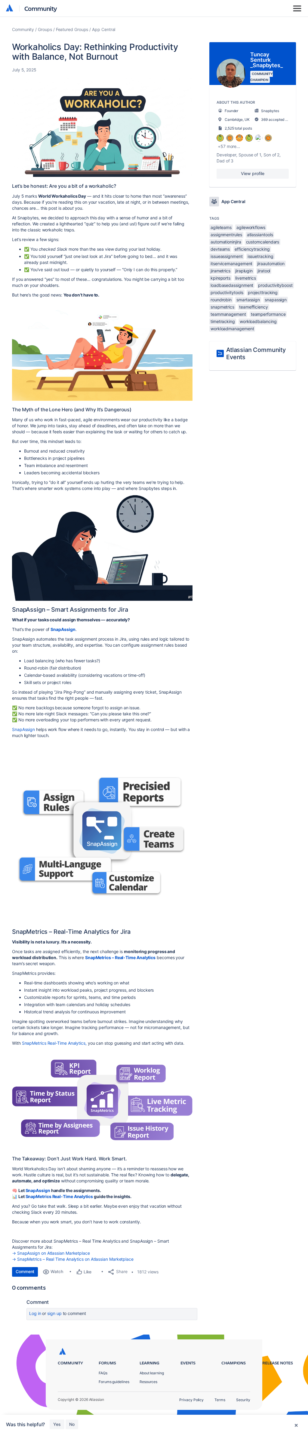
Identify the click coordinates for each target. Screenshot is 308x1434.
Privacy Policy (191, 1400)
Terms (219, 1400)
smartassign (248, 299)
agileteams (221, 227)
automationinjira (226, 241)
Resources (148, 1381)
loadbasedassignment (232, 285)
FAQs (103, 1373)
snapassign (276, 299)
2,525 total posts (238, 128)
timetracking (223, 321)
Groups (45, 29)
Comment (25, 1271)
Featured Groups (72, 29)
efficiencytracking (252, 249)
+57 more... (229, 146)
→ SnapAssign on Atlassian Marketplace (51, 1253)
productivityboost (275, 285)
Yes (57, 1424)
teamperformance (268, 314)
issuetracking (260, 256)
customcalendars (262, 241)
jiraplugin (244, 270)
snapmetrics (222, 306)
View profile (252, 173)
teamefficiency (253, 306)
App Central (103, 29)
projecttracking (263, 292)
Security (243, 1400)
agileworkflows (250, 227)
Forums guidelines (114, 1381)
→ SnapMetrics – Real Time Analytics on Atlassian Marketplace (73, 1259)
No (72, 1424)
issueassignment (227, 256)
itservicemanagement (231, 263)
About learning (152, 1373)
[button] (102, 127)
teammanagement (228, 314)
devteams (220, 249)
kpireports (220, 278)
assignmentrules (226, 234)
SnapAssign (23, 729)
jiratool (263, 270)
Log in (35, 1313)
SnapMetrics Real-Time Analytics (59, 1196)
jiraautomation (271, 263)
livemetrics (245, 278)
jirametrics (220, 270)
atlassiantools (260, 234)
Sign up (54, 1313)
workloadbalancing (258, 321)
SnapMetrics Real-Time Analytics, (54, 1043)
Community (40, 8)
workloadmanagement (232, 328)
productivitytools (227, 292)
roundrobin (221, 299)
